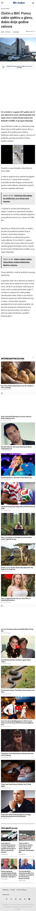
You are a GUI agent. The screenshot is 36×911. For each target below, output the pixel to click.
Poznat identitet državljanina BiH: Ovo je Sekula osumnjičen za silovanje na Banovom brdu (26, 874)
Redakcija (8, 32)
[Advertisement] (18, 90)
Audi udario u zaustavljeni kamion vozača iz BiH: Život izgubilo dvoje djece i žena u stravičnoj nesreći (8, 847)
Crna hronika (5, 8)
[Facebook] (6, 899)
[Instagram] (16, 899)
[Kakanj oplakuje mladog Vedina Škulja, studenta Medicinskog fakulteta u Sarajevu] (9, 864)
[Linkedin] (20, 899)
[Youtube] (29, 899)
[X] (24, 899)
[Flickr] (11, 899)
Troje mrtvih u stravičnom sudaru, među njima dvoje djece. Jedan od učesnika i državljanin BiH (26, 847)
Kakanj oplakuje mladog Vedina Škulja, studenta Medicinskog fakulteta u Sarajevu (9, 874)
